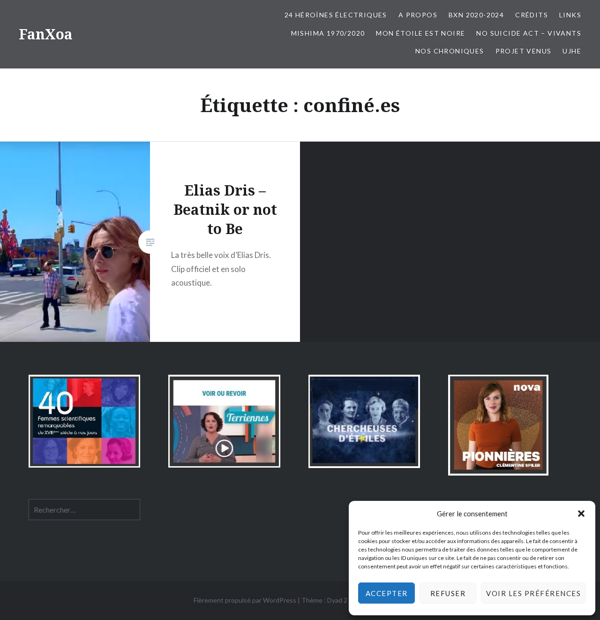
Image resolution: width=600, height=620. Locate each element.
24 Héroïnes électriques (336, 15)
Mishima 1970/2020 (328, 33)
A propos (417, 15)
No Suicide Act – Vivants (528, 33)
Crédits (531, 15)
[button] (581, 513)
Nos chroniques (449, 51)
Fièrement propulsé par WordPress (245, 600)
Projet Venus (523, 51)
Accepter (387, 593)
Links (570, 15)
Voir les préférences (533, 593)
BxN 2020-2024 (476, 15)
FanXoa (46, 34)
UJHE (571, 51)
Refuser (448, 593)
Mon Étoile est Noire (420, 33)
